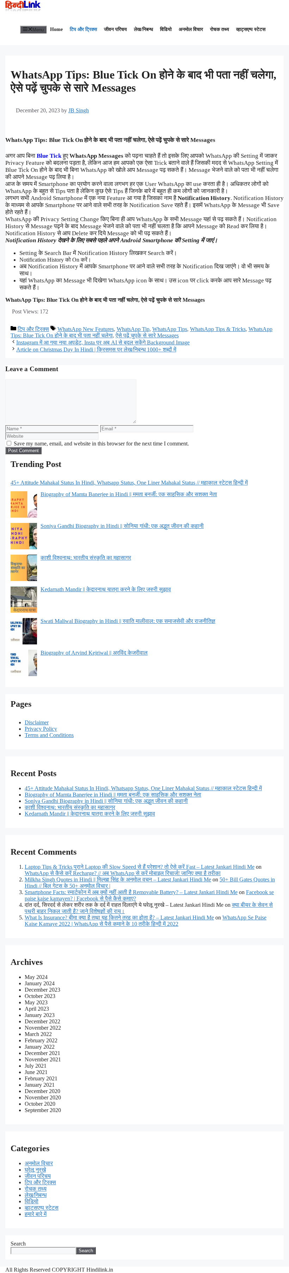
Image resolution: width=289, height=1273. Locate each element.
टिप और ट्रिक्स (83, 29)
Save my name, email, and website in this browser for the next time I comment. (101, 444)
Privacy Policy (41, 729)
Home (56, 29)
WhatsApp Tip (133, 329)
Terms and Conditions (49, 735)
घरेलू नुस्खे (35, 1170)
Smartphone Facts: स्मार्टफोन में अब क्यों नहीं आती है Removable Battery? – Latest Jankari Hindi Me (131, 892)
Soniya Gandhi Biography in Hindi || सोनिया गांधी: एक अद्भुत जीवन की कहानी (106, 801)
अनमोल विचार (191, 29)
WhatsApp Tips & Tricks (218, 329)
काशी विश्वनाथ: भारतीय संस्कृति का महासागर (70, 807)
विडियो (166, 29)
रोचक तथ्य (219, 29)
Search (18, 1244)
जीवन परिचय (115, 29)
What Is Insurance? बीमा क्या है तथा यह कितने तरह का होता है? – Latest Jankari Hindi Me (119, 918)
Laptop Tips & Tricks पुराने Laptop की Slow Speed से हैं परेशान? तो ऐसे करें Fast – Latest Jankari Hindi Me (139, 867)
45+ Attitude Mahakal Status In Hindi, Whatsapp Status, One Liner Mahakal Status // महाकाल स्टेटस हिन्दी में (143, 788)
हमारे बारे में (36, 1214)
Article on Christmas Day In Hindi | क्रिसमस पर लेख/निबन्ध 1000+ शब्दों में (96, 349)
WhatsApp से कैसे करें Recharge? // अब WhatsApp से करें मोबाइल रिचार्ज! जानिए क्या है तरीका (123, 873)
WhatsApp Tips (169, 329)
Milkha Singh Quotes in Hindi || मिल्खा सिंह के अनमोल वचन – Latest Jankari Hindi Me (118, 879)
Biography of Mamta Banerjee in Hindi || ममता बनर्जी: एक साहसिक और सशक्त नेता (113, 795)
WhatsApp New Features (85, 329)
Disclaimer (37, 722)
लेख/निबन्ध (143, 29)
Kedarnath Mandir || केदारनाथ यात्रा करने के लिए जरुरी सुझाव (90, 814)
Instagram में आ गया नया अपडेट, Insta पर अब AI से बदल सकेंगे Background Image (103, 342)
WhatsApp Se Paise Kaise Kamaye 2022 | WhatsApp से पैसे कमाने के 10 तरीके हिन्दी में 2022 (145, 921)
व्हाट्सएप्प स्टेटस (250, 29)
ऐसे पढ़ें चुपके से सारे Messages (147, 335)
